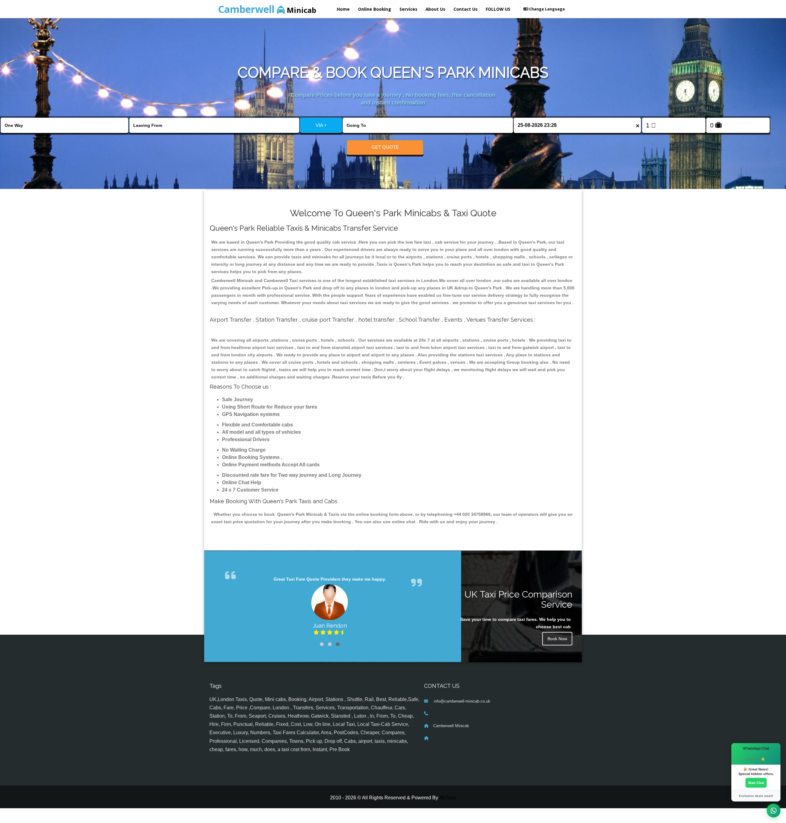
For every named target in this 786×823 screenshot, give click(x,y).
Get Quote (385, 147)
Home (343, 9)
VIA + (321, 125)
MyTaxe (447, 797)
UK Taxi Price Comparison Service (518, 599)
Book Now (557, 638)
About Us (435, 9)
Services (408, 9)
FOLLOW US (498, 9)
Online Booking (374, 9)
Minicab (267, 9)
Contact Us (465, 9)
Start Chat (756, 783)
